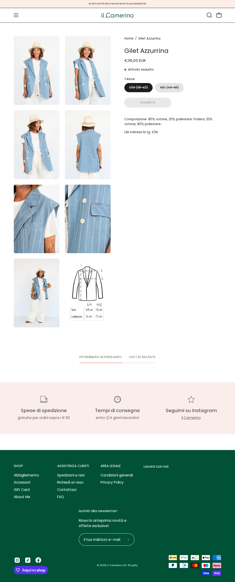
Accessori (22, 482)
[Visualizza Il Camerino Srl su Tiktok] (27, 560)
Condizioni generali (117, 475)
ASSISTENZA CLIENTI (73, 466)
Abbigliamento (26, 475)
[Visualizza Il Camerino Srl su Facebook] (38, 560)
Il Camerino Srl (117, 565)
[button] (209, 15)
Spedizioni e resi (70, 475)
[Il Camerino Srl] (117, 15)
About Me (22, 496)
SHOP (18, 466)
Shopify (132, 565)
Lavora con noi (156, 466)
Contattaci (66, 489)
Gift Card (22, 489)
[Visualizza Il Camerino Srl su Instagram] (17, 560)
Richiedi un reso (70, 482)
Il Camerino (191, 417)
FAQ (60, 496)
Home (129, 38)
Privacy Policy (112, 482)
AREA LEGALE (111, 466)
